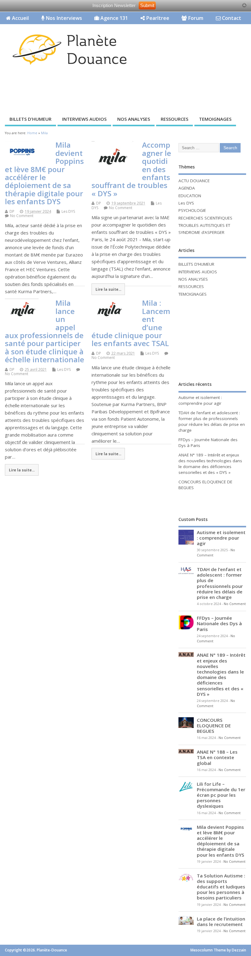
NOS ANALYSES (133, 119)
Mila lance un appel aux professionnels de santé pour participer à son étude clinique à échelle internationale (44, 331)
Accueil (20, 18)
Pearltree (157, 18)
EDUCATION (189, 195)
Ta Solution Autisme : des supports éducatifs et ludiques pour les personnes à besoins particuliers (221, 887)
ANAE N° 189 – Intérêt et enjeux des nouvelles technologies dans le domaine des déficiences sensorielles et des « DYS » (210, 463)
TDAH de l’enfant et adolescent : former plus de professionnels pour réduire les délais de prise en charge (211, 421)
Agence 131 (113, 18)
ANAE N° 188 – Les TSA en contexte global (217, 757)
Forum (195, 18)
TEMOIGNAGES (215, 119)
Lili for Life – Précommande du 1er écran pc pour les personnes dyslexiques (221, 795)
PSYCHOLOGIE (192, 210)
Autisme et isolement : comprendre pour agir (200, 400)
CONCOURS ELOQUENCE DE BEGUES (214, 725)
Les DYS (68, 211)
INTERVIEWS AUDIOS (84, 119)
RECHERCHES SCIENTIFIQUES (205, 218)
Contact (231, 18)
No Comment (21, 215)
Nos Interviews (63, 18)
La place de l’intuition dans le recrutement (221, 921)
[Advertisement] (111, 92)
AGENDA (186, 188)
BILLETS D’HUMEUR (30, 119)
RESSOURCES (174, 119)
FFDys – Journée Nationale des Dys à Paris (219, 623)
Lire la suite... (108, 289)
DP (11, 211)
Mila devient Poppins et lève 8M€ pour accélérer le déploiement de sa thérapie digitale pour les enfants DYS (44, 173)
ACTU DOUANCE (194, 180)
